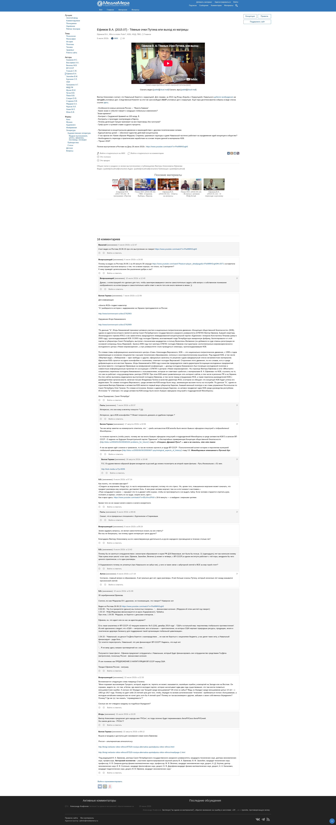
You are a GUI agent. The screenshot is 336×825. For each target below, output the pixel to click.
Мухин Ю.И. (71, 90)
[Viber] (238, 153)
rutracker (123, 169)
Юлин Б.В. (70, 112)
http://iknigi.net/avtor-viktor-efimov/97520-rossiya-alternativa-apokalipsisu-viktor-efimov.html (136, 747)
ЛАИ (68, 82)
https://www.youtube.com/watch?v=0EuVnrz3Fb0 (134, 497)
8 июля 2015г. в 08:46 (126, 512)
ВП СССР (70, 68)
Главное (110, 10)
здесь (106, 102)
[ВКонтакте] (228, 153)
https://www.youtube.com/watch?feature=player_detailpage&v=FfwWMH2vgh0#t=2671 (188, 264)
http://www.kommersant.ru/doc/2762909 (115, 325)
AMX (116, 38)
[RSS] (268, 819)
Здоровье (70, 50)
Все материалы (87, 818)
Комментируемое (73, 21)
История (69, 42)
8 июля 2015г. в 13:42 (123, 549)
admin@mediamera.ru (88, 821)
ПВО (139, 34)
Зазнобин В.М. (72, 76)
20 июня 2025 (145, 806)
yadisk (156, 90)
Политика (70, 44)
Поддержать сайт (257, 22)
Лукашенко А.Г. (72, 85)
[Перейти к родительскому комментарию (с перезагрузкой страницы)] (237, 278)
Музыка (69, 122)
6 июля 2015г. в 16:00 (133, 259)
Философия (71, 39)
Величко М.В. (71, 65)
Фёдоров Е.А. (71, 104)
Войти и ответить (114, 253)
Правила (264, 16)
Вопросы (135, 10)
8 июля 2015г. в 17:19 (126, 574)
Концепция (250, 16)
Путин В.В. (70, 93)
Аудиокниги (70, 125)
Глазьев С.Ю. (71, 71)
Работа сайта (71, 53)
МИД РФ (69, 87)
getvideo (161, 85)
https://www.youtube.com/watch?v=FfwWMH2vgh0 (167, 147)
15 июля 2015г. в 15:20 (125, 714)
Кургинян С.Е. (71, 79)
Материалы (228, 5)
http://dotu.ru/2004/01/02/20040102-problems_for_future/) (125, 442)
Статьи (70, 145)
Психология (71, 36)
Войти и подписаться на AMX (112, 153)
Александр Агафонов (79, 806)
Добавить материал (204, 2)
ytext (188, 85)
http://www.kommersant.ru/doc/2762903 (115, 314)
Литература (70, 130)
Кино (68, 119)
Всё (100, 10)
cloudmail (114, 169)
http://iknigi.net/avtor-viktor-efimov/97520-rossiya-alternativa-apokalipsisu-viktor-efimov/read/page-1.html (141, 752)
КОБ (129, 34)
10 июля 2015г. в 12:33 (134, 677)
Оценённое (70, 26)
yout (176, 85)
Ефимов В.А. (71, 74)
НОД (134, 34)
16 (124, 38)
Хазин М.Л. (70, 109)
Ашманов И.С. (72, 60)
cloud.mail (164, 90)
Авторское (122, 10)
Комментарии (216, 5)
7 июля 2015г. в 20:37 (126, 405)
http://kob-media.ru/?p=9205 (113, 469)
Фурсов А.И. (71, 107)
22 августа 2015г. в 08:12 (134, 732)
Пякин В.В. (70, 96)
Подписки (193, 5)
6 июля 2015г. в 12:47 (127, 245)
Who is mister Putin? (117, 34)
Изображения (71, 128)
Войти (235, 2)
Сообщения (203, 5)
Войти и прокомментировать (110, 781)
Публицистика (73, 143)
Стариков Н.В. (72, 101)
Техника (69, 47)
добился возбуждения (223, 97)
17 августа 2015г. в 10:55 (135, 424)
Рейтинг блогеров (73, 29)
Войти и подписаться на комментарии (147, 153)
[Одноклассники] (231, 153)
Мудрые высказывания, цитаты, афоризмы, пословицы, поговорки (78, 138)
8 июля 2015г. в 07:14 (123, 479)
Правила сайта (71, 818)
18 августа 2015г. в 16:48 (136, 459)
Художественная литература (79, 133)
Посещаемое (71, 23)
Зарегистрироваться (223, 2)
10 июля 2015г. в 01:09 (123, 591)
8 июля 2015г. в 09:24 (133, 526)
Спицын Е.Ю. (71, 98)
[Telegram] (234, 153)
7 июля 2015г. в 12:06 (132, 296)
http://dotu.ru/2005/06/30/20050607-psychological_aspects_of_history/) (152, 450)
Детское (69, 148)
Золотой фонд (72, 18)
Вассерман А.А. (72, 63)
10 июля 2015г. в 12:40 (135, 278)
